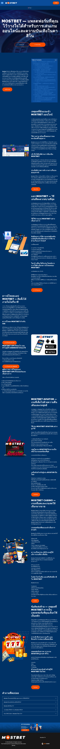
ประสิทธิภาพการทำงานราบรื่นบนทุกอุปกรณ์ (44, 68)
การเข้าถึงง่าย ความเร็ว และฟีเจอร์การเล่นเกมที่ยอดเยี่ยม (46, 97)
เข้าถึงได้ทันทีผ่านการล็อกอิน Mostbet (43, 67)
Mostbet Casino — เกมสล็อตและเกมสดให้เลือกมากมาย (45, 89)
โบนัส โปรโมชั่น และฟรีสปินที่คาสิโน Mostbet (44, 93)
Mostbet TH (43, 737)
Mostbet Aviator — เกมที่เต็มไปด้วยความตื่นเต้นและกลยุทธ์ (44, 84)
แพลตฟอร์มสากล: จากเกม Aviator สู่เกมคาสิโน (44, 98)
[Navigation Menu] (2, 3)
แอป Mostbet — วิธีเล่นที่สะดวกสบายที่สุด (42, 69)
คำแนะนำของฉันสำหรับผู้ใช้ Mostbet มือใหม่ (44, 99)
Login (56, 2)
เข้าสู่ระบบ (21, 44)
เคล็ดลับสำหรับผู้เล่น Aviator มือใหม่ (43, 88)
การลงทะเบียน (37, 44)
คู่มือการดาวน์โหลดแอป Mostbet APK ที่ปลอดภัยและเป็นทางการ (46, 81)
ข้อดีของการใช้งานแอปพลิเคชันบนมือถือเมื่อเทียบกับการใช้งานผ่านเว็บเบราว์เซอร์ (46, 73)
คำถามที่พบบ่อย (38, 101)
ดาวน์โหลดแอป (37, 290)
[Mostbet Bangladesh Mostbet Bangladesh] (11, 3)
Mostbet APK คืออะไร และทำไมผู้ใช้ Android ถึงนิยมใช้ (46, 79)
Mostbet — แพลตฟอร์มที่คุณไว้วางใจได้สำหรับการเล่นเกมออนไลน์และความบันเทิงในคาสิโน (44, 62)
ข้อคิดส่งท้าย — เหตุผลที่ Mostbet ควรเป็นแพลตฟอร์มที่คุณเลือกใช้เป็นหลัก (45, 95)
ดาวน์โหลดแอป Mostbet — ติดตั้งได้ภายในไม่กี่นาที (44, 77)
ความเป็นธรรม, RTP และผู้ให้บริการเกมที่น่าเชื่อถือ (45, 92)
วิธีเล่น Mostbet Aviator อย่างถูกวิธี (42, 86)
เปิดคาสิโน (36, 189)
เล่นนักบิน (36, 494)
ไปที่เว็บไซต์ (7, 89)
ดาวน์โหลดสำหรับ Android (11, 366)
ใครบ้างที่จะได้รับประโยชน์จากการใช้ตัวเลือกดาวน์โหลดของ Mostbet (46, 75)
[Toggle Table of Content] (55, 60)
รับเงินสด (35, 687)
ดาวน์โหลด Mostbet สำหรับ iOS (42, 78)
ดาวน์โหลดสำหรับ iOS (9, 342)
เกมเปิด (35, 600)
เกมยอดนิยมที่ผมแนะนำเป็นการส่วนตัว (43, 91)
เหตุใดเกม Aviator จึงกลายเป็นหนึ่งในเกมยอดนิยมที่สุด (46, 87)
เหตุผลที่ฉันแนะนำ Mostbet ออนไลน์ (42, 64)
